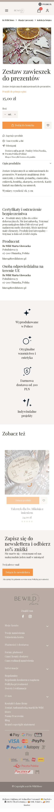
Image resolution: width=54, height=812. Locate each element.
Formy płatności (14, 652)
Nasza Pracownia (14, 716)
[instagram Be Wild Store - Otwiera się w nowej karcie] (30, 616)
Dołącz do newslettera (18, 572)
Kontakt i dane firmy (16, 703)
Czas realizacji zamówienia (19, 660)
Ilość (4, 108)
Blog (7, 720)
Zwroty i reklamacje (16, 688)
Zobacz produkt (23, 500)
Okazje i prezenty (25, 20)
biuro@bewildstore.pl (14, 258)
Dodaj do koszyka (24, 125)
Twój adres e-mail (10, 564)
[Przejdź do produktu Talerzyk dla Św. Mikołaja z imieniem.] (27, 472)
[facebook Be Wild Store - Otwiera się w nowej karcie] (23, 616)
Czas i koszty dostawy (16, 656)
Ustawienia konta (14, 637)
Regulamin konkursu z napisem (22, 679)
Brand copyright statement (20, 724)
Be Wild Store (8, 20)
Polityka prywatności (16, 684)
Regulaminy (11, 675)
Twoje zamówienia (15, 632)
